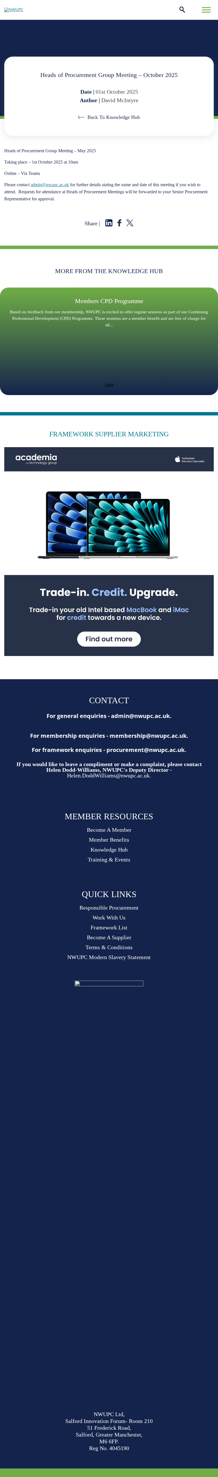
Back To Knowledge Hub (113, 117)
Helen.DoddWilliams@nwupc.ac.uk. (109, 775)
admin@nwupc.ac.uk (50, 184)
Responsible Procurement (109, 907)
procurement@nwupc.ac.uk (145, 750)
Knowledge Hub (109, 849)
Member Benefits (109, 840)
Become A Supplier (109, 937)
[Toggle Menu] (206, 9)
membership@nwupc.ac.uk (148, 735)
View (109, 384)
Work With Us (109, 917)
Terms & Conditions (109, 947)
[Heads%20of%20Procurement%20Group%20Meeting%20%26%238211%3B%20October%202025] (108, 224)
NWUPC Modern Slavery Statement (109, 957)
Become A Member (109, 830)
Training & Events (109, 859)
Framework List (109, 927)
